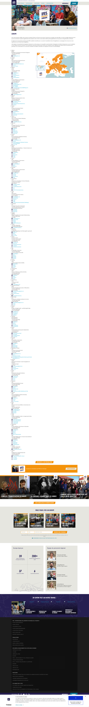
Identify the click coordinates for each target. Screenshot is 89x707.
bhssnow (14, 104)
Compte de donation (66, 0)
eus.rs (14, 378)
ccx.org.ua (15, 457)
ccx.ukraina (15, 458)
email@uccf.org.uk (16, 184)
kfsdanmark (15, 133)
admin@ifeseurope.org (72, 28)
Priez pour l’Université (18, 676)
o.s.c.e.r (14, 369)
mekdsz (14, 221)
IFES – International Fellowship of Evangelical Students (14, 2)
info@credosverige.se (17, 419)
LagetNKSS (15, 313)
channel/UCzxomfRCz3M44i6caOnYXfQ (20, 391)
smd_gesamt (15, 176)
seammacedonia (16, 293)
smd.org (14, 174)
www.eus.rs (15, 377)
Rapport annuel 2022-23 (18, 634)
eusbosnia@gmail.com (17, 94)
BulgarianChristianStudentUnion (19, 103)
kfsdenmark (15, 130)
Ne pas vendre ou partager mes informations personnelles (75, 703)
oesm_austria (15, 66)
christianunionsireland (17, 244)
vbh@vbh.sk (15, 386)
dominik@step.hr (16, 111)
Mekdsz (14, 220)
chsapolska (15, 336)
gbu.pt (14, 344)
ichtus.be (14, 74)
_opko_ (14, 157)
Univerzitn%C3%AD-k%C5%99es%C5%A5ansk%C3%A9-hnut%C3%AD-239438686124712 (22, 357)
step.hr (14, 112)
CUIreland (15, 245)
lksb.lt (14, 276)
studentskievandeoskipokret (18, 113)
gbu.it (14, 254)
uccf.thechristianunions (17, 186)
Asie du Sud (15, 665)
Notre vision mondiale (18, 622)
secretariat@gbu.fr (16, 163)
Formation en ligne (17, 687)
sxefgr (14, 200)
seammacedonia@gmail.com (18, 291)
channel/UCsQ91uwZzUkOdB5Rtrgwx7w (20, 87)
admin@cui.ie (15, 242)
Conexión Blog (16, 641)
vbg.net (14, 441)
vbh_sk (14, 390)
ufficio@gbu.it (15, 253)
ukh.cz (14, 354)
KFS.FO (14, 234)
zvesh (14, 400)
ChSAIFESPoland (16, 335)
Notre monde (29, 3)
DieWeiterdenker (16, 444)
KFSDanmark (15, 132)
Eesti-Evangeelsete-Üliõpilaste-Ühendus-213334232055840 (20, 143)
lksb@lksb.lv (15, 263)
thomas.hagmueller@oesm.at (18, 63)
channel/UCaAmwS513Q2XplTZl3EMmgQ (21, 202)
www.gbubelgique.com (17, 84)
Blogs (42, 3)
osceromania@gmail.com (17, 366)
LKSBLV (14, 266)
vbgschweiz (15, 442)
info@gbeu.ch (15, 429)
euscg (14, 303)
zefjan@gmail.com (16, 55)
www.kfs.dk (15, 210)
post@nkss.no (15, 311)
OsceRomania (15, 368)
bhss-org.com (15, 102)
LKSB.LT (14, 277)
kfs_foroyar (15, 235)
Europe (14, 655)
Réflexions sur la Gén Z (18, 645)
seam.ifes (14, 292)
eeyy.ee (14, 141)
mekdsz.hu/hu (15, 219)
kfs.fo (14, 233)
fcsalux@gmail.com (16, 284)
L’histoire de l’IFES (17, 626)
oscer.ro (14, 367)
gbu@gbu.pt (15, 343)
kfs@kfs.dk (15, 128)
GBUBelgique (15, 85)
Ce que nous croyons (18, 630)
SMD (14, 177)
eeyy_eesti (15, 144)
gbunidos (14, 411)
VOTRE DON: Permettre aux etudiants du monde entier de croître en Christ (30, 674)
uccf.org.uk (15, 185)
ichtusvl (14, 76)
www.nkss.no (15, 312)
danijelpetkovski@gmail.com (18, 302)
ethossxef (14, 199)
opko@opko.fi (15, 152)
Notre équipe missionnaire (19, 628)
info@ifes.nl (15, 321)
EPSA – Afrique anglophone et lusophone (22, 661)
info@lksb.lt (15, 275)
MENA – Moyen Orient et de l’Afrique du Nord (23, 657)
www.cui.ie (15, 243)
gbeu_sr (14, 433)
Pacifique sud (16, 669)
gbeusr (14, 432)
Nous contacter (16, 632)
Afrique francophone (18, 659)
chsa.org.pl (15, 334)
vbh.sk (14, 387)
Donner (74, 3)
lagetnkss (14, 315)
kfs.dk (14, 129)
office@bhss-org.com (17, 101)
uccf (13, 187)
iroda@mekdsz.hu (16, 218)
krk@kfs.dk (15, 209)
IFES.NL (14, 324)
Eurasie (14, 663)
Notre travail (20, 3)
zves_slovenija (15, 401)
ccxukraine (15, 459)
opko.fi (14, 153)
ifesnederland (15, 325)
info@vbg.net (15, 440)
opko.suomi (15, 154)
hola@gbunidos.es (16, 409)
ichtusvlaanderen (16, 75)
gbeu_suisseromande (17, 434)
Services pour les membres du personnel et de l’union (26, 689)
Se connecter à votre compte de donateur (23, 685)
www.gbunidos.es (16, 410)
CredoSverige (15, 421)
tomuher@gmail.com (17, 353)
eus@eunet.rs (15, 376)
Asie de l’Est (15, 667)
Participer (36, 3)
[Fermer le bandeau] (85, 696)
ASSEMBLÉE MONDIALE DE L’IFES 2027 (20, 680)
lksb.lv (14, 267)
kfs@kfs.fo (15, 232)
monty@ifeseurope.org (17, 121)
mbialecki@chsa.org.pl (17, 333)
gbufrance (15, 166)
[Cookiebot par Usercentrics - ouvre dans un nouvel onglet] (8, 705)
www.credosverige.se (17, 420)
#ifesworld (65, 3)
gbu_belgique (15, 86)
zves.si (14, 399)
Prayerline (15, 639)
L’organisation (49, 3)
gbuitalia (14, 257)
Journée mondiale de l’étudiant (20, 678)
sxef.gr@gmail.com (16, 196)
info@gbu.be (15, 83)
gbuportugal (15, 345)
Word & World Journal (18, 643)
